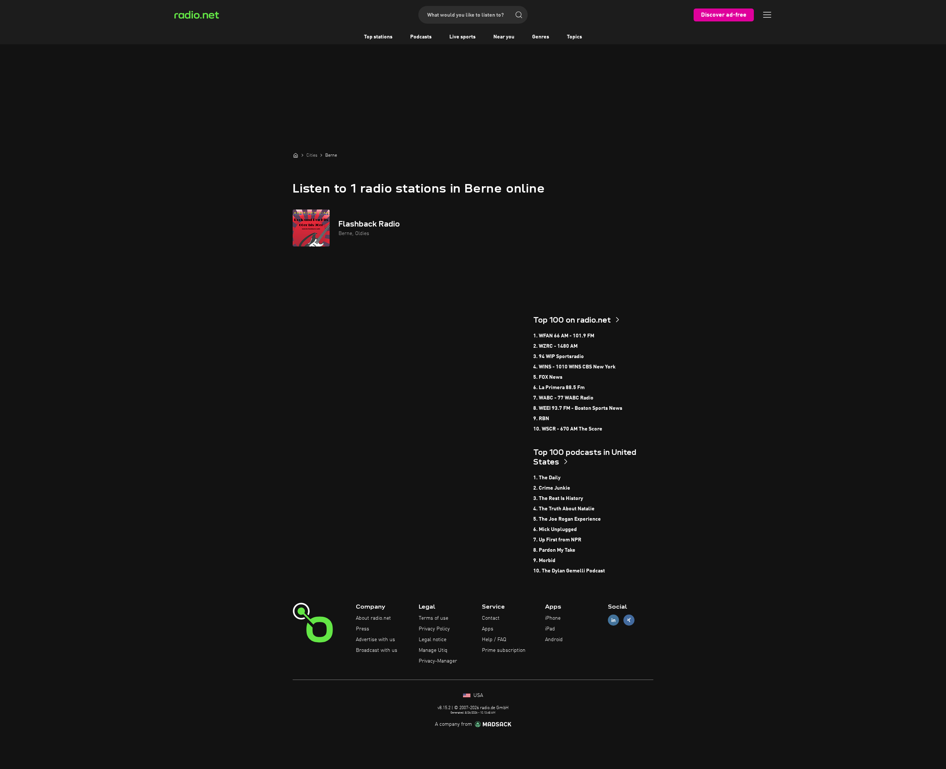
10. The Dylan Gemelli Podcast (569, 571)
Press (362, 629)
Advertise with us (375, 639)
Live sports (462, 37)
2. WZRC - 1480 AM (555, 346)
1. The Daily (547, 477)
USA (477, 695)
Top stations (378, 37)
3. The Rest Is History (558, 498)
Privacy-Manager (438, 661)
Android (554, 639)
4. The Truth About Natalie (564, 508)
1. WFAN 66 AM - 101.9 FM (563, 335)
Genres (540, 37)
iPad (550, 629)
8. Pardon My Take (554, 550)
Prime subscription (503, 650)
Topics (574, 37)
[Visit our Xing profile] (629, 620)
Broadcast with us (376, 650)
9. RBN (541, 418)
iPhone (553, 618)
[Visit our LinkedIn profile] (613, 620)
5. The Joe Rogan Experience (567, 519)
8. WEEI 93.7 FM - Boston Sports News (577, 408)
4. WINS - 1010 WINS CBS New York (574, 367)
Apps (487, 629)
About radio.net (373, 618)
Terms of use (433, 618)
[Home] (296, 155)
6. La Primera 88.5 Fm (559, 387)
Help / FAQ (494, 639)
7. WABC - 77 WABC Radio (563, 398)
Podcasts (421, 37)
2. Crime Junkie (551, 488)
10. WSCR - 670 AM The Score (567, 429)
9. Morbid (544, 560)
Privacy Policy (434, 629)
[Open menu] (767, 14)
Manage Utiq (433, 650)
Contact (491, 618)
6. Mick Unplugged (555, 529)
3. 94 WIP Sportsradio (558, 356)
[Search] (518, 14)
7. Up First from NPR (557, 539)
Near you (503, 37)
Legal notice (432, 639)
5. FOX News (547, 377)
